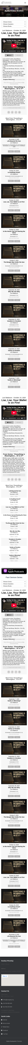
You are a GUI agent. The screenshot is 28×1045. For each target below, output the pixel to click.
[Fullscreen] (24, 51)
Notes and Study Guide (15, 107)
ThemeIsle (19, 1041)
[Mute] (22, 51)
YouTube (5, 1034)
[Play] (3, 51)
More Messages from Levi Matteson (13, 82)
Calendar (5, 1019)
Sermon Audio (6, 1023)
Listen (19, 55)
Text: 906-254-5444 (7, 1006)
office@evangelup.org (8, 999)
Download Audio (14, 83)
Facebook (5, 1030)
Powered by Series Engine (14, 393)
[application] (14, 45)
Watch (9, 55)
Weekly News (6, 1026)
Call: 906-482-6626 (7, 1003)
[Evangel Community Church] (7, 3)
